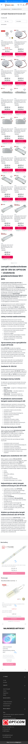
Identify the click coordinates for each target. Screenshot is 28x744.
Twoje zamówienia (7, 701)
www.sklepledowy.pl (5, 9)
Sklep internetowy (13, 742)
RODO (4, 695)
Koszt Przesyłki (6, 689)
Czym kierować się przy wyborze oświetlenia (13, 714)
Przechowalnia (6, 705)
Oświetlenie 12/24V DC (17, 9)
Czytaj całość (9, 664)
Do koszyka (7, 54)
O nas (4, 680)
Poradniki (9, 660)
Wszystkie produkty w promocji (8, 580)
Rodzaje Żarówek (7, 716)
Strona (12, 263)
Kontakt (5, 682)
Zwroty (4, 691)
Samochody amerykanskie (9, 718)
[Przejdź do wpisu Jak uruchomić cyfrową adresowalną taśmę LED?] (9, 638)
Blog (4, 712)
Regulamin (5, 693)
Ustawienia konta (7, 703)
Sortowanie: (4, 24)
